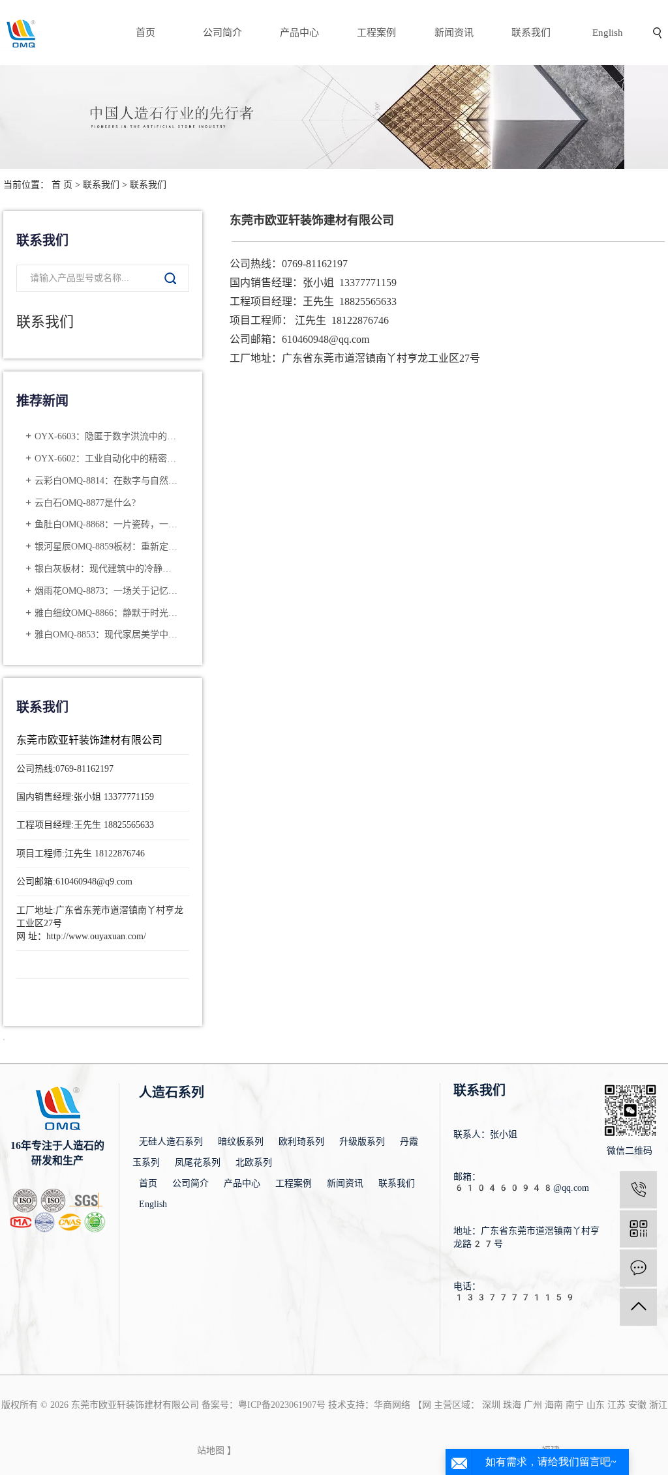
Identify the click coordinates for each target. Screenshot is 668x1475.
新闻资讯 (454, 32)
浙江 (658, 1405)
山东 (595, 1405)
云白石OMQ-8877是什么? (85, 503)
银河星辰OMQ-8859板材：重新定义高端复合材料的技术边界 (107, 546)
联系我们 (531, 32)
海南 (554, 1405)
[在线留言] (638, 1268)
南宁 (575, 1405)
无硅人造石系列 (171, 1141)
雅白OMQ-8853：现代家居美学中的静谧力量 (107, 634)
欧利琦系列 (301, 1141)
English (607, 32)
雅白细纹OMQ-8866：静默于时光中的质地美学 (107, 613)
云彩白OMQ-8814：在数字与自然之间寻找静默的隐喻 (107, 481)
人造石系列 (171, 1092)
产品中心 (299, 32)
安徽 (637, 1405)
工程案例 (376, 32)
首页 (145, 32)
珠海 (512, 1405)
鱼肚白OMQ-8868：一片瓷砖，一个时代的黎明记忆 (107, 524)
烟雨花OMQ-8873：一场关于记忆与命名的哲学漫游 (107, 591)
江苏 (616, 1405)
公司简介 (222, 32)
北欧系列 (253, 1162)
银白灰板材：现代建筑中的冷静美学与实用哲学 (107, 569)
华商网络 (392, 1405)
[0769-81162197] (638, 1189)
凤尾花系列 (197, 1162)
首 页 (62, 185)
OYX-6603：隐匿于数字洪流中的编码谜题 (107, 436)
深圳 (491, 1405)
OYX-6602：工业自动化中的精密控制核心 (107, 458)
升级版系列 (362, 1141)
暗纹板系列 (241, 1141)
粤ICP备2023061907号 (282, 1405)
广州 (533, 1405)
